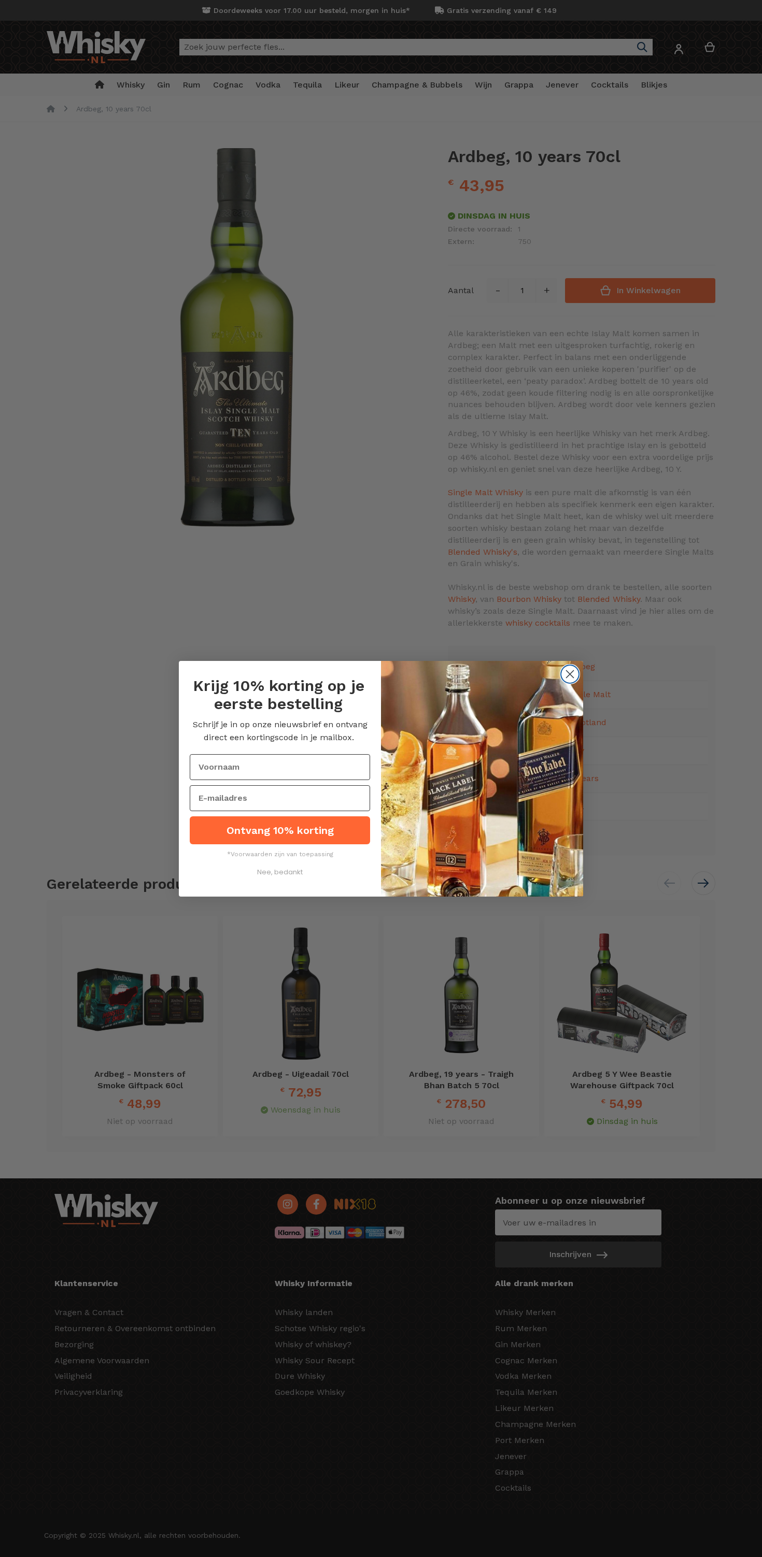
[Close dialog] (570, 674)
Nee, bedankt (280, 872)
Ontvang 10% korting (280, 830)
